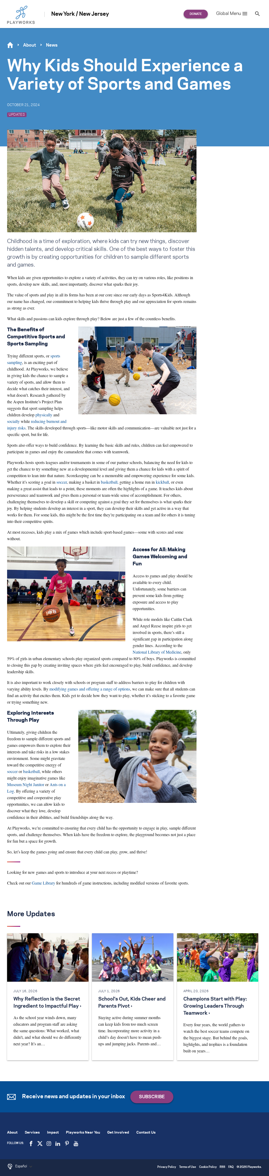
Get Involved (118, 1132)
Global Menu (228, 14)
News (52, 45)
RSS (222, 1167)
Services (32, 1132)
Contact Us (146, 1132)
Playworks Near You (83, 1132)
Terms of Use (187, 1167)
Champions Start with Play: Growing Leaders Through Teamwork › (215, 1006)
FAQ (231, 1167)
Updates (17, 114)
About (29, 45)
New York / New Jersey (80, 14)
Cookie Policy (208, 1167)
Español (21, 1166)
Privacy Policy (166, 1167)
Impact (53, 1132)
